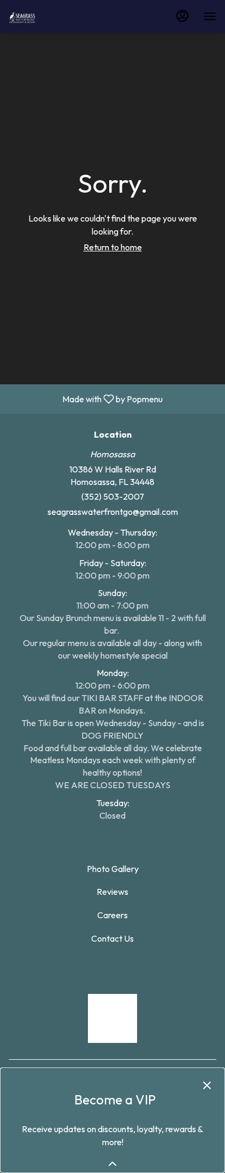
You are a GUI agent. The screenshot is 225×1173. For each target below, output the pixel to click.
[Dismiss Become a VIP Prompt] (207, 1085)
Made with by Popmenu (85, 398)
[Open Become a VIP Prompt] (112, 1163)
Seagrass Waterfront (112, 1018)
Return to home (113, 247)
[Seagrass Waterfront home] (58, 16)
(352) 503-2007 (112, 496)
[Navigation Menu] (210, 16)
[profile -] (182, 15)
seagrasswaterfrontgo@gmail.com (113, 511)
